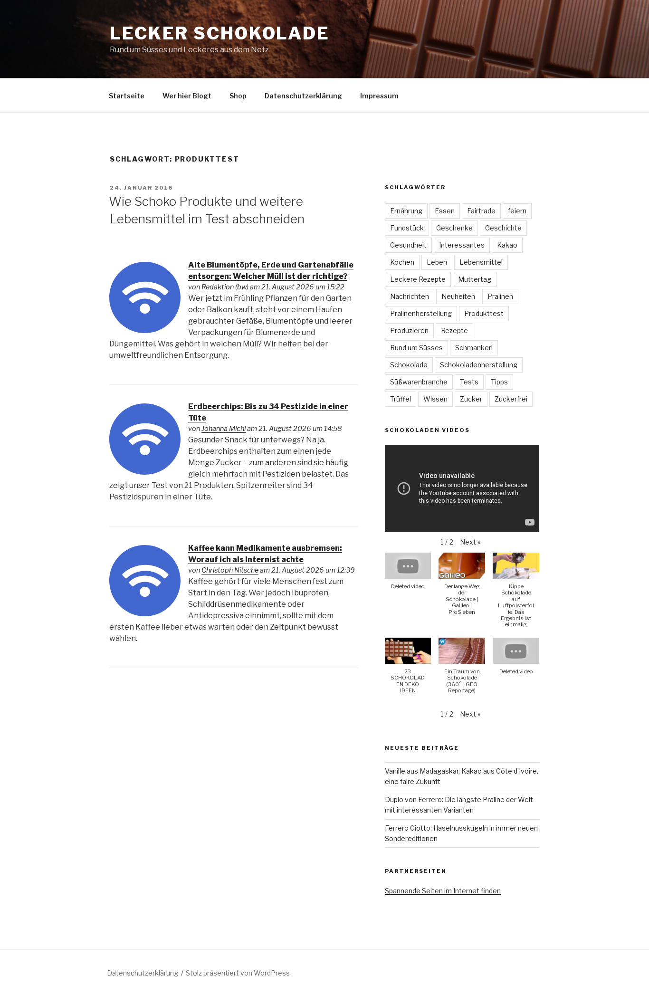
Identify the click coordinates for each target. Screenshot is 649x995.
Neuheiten (458, 296)
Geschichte (503, 228)
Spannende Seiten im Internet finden (443, 891)
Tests (469, 382)
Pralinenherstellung (421, 313)
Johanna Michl (223, 428)
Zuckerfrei (511, 399)
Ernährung (406, 211)
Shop (238, 96)
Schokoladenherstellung (478, 365)
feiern (517, 211)
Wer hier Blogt (186, 96)
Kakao (507, 245)
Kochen (402, 262)
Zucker (471, 399)
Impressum (379, 96)
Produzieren (409, 330)
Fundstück (407, 228)
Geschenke (454, 228)
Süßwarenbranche (419, 382)
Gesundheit (408, 245)
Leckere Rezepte (418, 279)
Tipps (499, 382)
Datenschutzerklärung (303, 96)
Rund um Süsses (416, 348)
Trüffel (400, 399)
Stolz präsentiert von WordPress (238, 973)
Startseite (126, 96)
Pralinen (500, 296)
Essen (445, 211)
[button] (470, 542)
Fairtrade (481, 211)
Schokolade (409, 365)
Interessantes (462, 245)
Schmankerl (474, 348)
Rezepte (454, 330)
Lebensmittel (481, 262)
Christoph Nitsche (229, 570)
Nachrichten (409, 296)
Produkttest (484, 313)
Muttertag (474, 279)
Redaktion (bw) (224, 287)
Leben (437, 262)
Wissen (435, 399)
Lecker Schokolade (220, 33)
